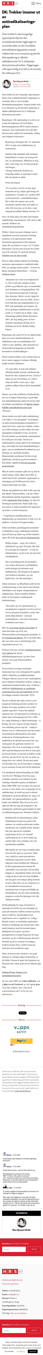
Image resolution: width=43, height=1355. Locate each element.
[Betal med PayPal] (21, 1041)
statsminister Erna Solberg (18, 500)
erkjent (36, 404)
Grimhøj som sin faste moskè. (14, 255)
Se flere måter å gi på (20, 1051)
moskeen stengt (8, 274)
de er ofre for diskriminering (27, 537)
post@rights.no (13, 1294)
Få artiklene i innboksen (15, 1244)
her (24, 990)
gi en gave (35, 984)
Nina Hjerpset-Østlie (20, 81)
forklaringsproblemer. (14, 637)
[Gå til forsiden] (12, 1271)
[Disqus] (21, 1122)
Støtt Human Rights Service (12, 1280)
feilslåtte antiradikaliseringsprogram (17, 407)
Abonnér (34, 1249)
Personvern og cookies (10, 1284)
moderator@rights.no (22, 1091)
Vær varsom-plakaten (19, 1313)
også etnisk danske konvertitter (22, 627)
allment (30, 404)
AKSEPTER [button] (32, 1351)
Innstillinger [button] (21, 1351)
